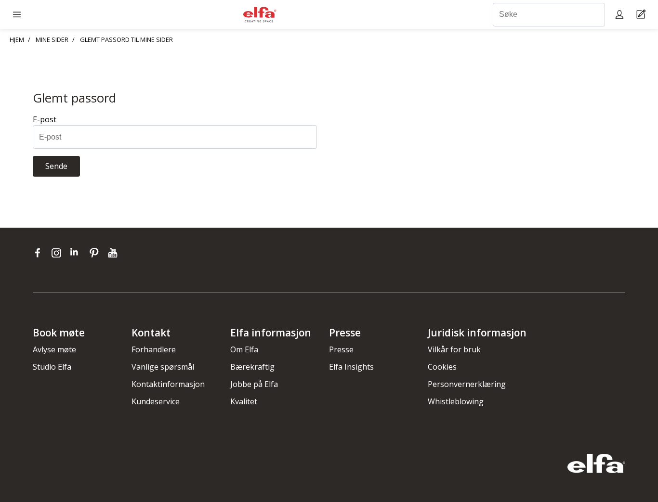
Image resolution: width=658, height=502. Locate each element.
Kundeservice (156, 401)
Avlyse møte (54, 349)
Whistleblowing (456, 401)
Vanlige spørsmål (163, 366)
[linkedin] (77, 252)
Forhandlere (154, 349)
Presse (341, 349)
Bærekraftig (252, 366)
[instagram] (59, 252)
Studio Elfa (52, 366)
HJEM (17, 39)
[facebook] (40, 252)
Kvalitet (243, 401)
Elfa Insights (351, 366)
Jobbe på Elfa (254, 384)
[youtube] (114, 252)
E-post (44, 119)
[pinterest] (96, 252)
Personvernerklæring (467, 384)
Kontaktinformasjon (168, 384)
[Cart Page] (642, 15)
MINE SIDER (52, 39)
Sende (56, 166)
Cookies (442, 366)
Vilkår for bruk (454, 349)
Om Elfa (244, 349)
